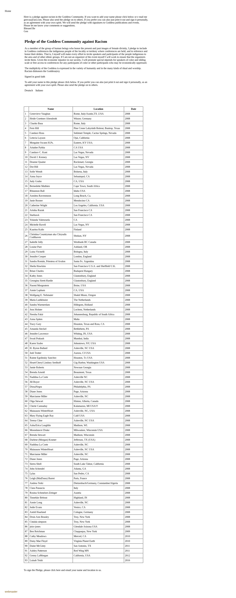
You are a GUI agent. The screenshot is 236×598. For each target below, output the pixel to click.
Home (8, 11)
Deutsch (29, 90)
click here (56, 570)
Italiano (39, 90)
